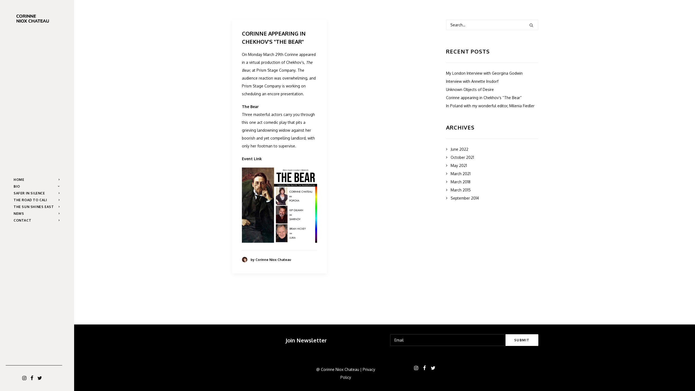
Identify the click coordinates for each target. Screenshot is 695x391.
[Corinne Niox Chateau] (36, 18)
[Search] (492, 25)
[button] (24, 378)
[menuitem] (24, 378)
